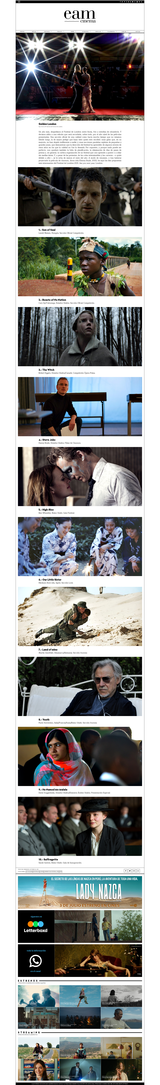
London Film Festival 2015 (51, 871)
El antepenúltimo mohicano (46, 6)
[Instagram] (134, 871)
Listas (41, 871)
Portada (22, 31)
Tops (61, 871)
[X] (130, 871)
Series (72, 31)
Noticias (138, 31)
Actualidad (29, 871)
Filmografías (111, 31)
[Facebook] (125, 871)
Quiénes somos (53, 1083)
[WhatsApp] (138, 871)
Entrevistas (85, 31)
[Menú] (19, 2)
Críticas (34, 31)
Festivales (47, 31)
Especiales (98, 31)
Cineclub (124, 31)
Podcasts (59, 31)
